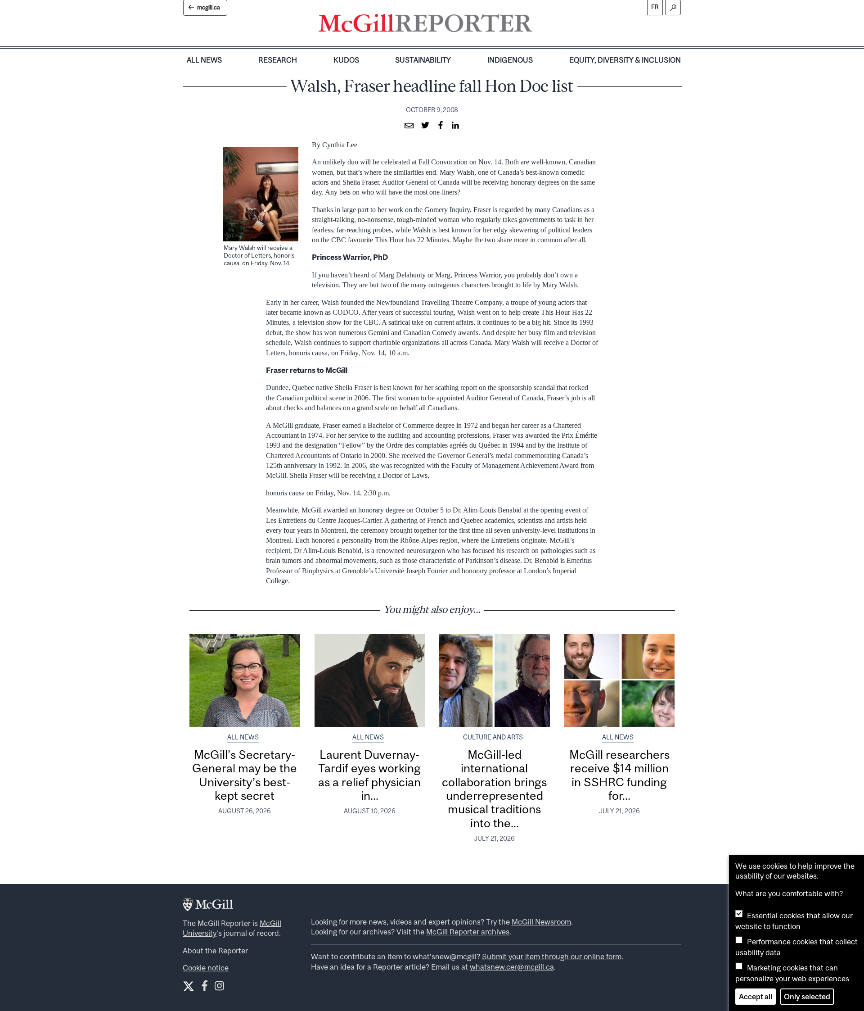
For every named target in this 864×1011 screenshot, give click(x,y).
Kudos (346, 60)
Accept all (755, 996)
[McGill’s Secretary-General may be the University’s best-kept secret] (244, 680)
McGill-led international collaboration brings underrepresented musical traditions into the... (494, 789)
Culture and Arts (493, 737)
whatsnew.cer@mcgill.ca (512, 966)
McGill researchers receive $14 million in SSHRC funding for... (619, 775)
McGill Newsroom (541, 921)
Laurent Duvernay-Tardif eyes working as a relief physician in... (369, 775)
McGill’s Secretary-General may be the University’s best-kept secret (244, 775)
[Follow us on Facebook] (204, 987)
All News (204, 60)
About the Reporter (215, 950)
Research (277, 60)
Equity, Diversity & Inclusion (625, 60)
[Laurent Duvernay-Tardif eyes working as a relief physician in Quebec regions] (370, 680)
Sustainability (423, 60)
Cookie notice (206, 967)
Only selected (807, 996)
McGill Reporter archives (467, 931)
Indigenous (510, 60)
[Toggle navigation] (540, 25)
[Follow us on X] (188, 986)
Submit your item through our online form (551, 956)
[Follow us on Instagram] (219, 987)
